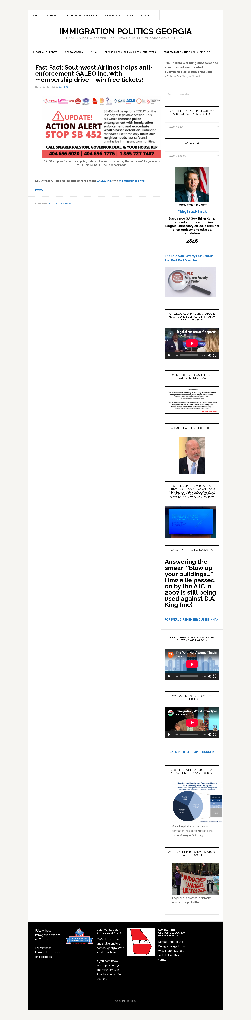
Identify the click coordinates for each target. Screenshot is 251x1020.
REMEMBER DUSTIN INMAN (201, 619)
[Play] (169, 355)
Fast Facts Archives (60, 203)
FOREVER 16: (173, 619)
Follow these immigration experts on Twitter (47, 935)
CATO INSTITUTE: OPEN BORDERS (190, 752)
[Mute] (209, 355)
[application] (192, 343)
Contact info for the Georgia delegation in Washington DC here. (171, 946)
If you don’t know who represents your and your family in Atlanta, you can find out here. (109, 969)
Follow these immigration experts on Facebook (47, 952)
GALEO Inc (104, 180)
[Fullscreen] (215, 355)
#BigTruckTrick (192, 211)
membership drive (132, 180)
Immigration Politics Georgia (125, 31)
